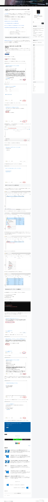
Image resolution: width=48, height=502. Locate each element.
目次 (16, 30)
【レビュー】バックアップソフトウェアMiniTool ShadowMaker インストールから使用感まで (37, 35)
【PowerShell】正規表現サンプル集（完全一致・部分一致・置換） (38, 31)
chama (38, 14)
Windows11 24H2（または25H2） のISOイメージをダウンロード (17, 31)
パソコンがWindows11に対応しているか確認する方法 (11, 23)
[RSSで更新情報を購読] (19, 443)
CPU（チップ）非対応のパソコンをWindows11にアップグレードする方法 (14, 25)
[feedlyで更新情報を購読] (17, 443)
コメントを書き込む (17, 493)
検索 (42, 23)
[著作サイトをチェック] (16, 443)
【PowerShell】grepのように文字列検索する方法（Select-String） (37, 33)
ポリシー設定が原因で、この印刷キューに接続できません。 (38, 37)
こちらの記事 (6, 13)
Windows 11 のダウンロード (8, 40)
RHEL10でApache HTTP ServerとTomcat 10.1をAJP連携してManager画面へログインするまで (38, 28)
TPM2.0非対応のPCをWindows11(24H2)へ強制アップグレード (12, 27)
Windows (6, 434)
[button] (26, 439)
